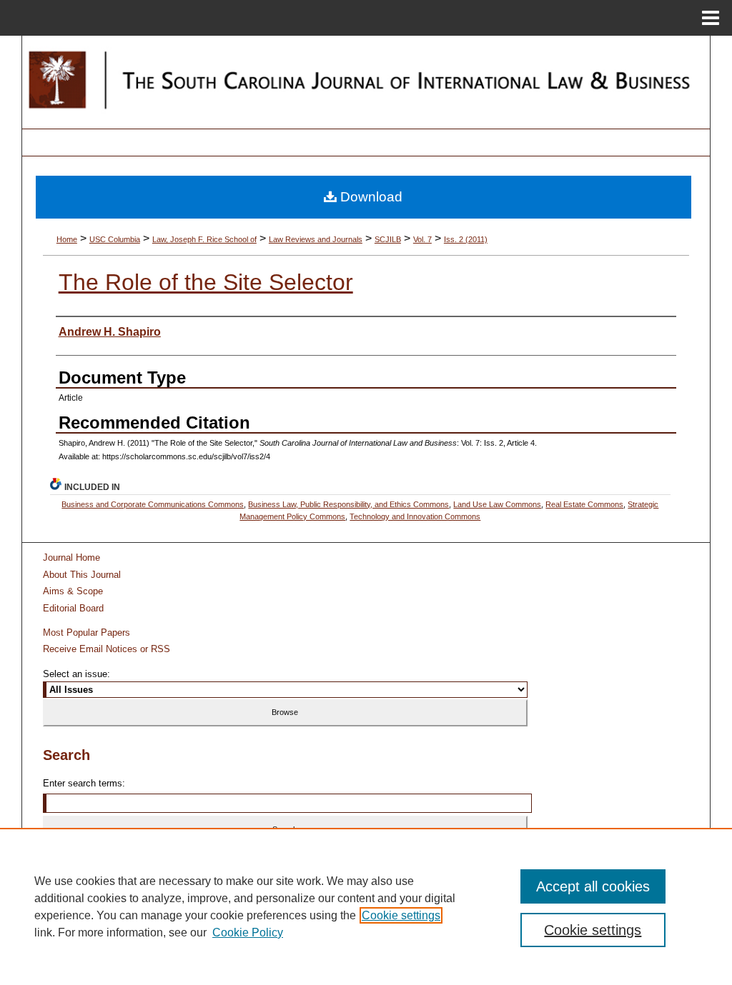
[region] (366, 906)
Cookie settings (401, 915)
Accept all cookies (593, 886)
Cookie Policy (247, 932)
